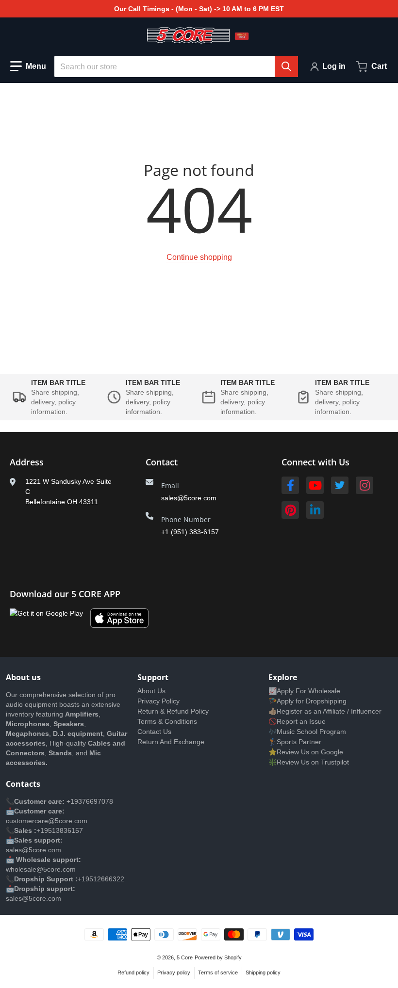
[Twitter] (339, 485)
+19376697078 (89, 801)
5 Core (185, 957)
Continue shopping (199, 257)
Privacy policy (173, 972)
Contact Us (154, 731)
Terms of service (218, 972)
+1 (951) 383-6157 (190, 532)
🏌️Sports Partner (294, 742)
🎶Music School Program (307, 731)
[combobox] (176, 66)
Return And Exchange (170, 742)
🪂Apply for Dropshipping (307, 701)
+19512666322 (101, 879)
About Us (151, 691)
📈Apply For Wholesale (304, 691)
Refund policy (133, 972)
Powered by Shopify (218, 957)
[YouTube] (315, 485)
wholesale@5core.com (41, 869)
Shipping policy (263, 972)
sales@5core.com (188, 498)
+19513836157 (59, 830)
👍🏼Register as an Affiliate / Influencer (324, 711)
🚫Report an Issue (297, 721)
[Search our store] (286, 66)
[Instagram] (364, 485)
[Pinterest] (290, 510)
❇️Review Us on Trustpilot (308, 762)
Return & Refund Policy (173, 711)
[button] (28, 66)
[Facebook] (290, 485)
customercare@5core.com (46, 821)
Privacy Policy (158, 701)
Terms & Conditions (167, 721)
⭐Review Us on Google (305, 752)
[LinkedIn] (315, 510)
